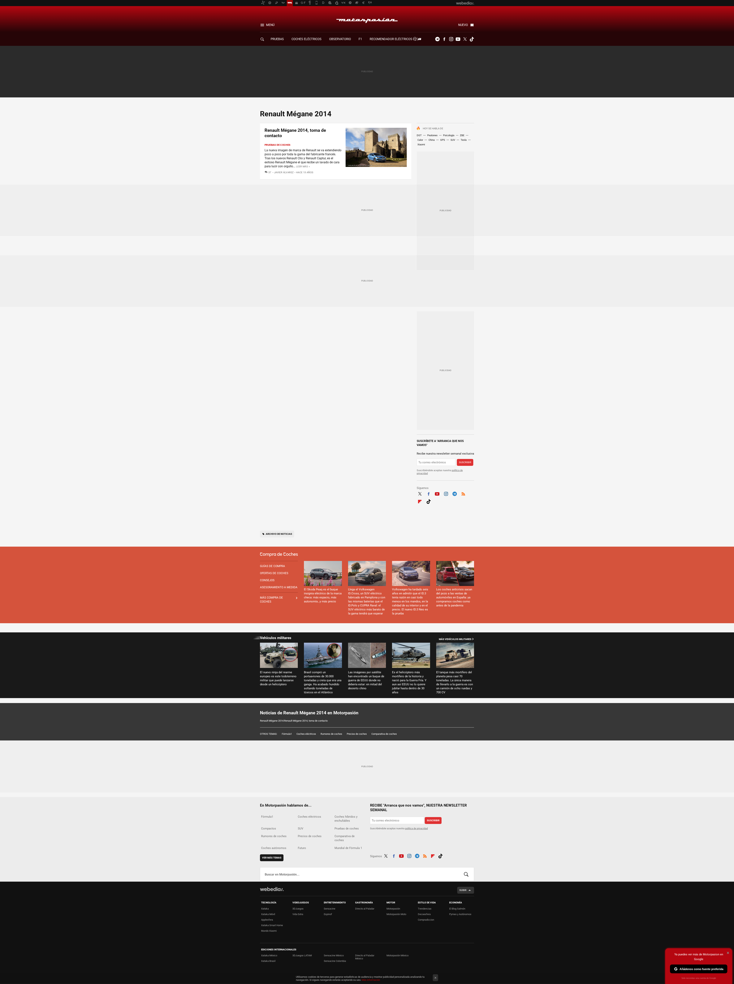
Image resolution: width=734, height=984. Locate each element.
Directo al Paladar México (364, 957)
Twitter (465, 39)
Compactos (268, 828)
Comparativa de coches (384, 733)
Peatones (432, 135)
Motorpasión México (397, 955)
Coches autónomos (273, 848)
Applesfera (267, 919)
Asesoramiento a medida (278, 587)
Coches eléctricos (306, 733)
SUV (453, 139)
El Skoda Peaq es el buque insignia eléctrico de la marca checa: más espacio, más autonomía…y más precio (323, 595)
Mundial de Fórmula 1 (348, 848)
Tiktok (471, 39)
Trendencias (424, 908)
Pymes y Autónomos (460, 914)
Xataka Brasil (268, 961)
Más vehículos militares (455, 639)
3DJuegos (298, 908)
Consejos (267, 580)
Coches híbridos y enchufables (346, 818)
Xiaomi (421, 144)
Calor (420, 139)
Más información (371, 979)
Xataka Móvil (268, 914)
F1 (360, 39)
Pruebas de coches (278, 144)
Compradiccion (426, 919)
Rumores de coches (331, 733)
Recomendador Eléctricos (391, 39)
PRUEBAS (277, 39)
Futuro (302, 848)
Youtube (458, 39)
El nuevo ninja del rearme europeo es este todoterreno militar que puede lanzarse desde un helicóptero (278, 678)
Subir (462, 890)
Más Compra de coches (271, 599)
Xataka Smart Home (272, 925)
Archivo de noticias (279, 533)
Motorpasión (367, 19)
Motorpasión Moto (396, 914)
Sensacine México (334, 955)
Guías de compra (272, 566)
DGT (419, 135)
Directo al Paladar (364, 908)
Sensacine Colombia (335, 961)
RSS (463, 493)
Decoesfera (424, 914)
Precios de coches (357, 733)
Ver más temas (271, 857)
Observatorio (340, 39)
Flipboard (420, 501)
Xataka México (269, 955)
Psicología (448, 135)
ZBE (462, 135)
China (432, 139)
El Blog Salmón (457, 908)
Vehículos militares (275, 638)
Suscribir (465, 462)
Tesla (464, 139)
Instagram (451, 39)
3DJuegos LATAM (302, 955)
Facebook (444, 39)
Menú (270, 25)
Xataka (265, 908)
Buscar (466, 874)
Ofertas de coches (274, 573)
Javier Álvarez (284, 172)
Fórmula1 (287, 733)
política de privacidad (416, 828)
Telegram (437, 39)
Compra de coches (279, 554)
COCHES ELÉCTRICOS (306, 39)
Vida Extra (297, 914)
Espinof (328, 914)
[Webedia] (272, 889)
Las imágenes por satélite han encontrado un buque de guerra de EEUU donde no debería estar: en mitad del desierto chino (366, 680)
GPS (442, 139)
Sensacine (329, 908)
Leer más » (303, 166)
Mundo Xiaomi (269, 930)
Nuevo (463, 25)
